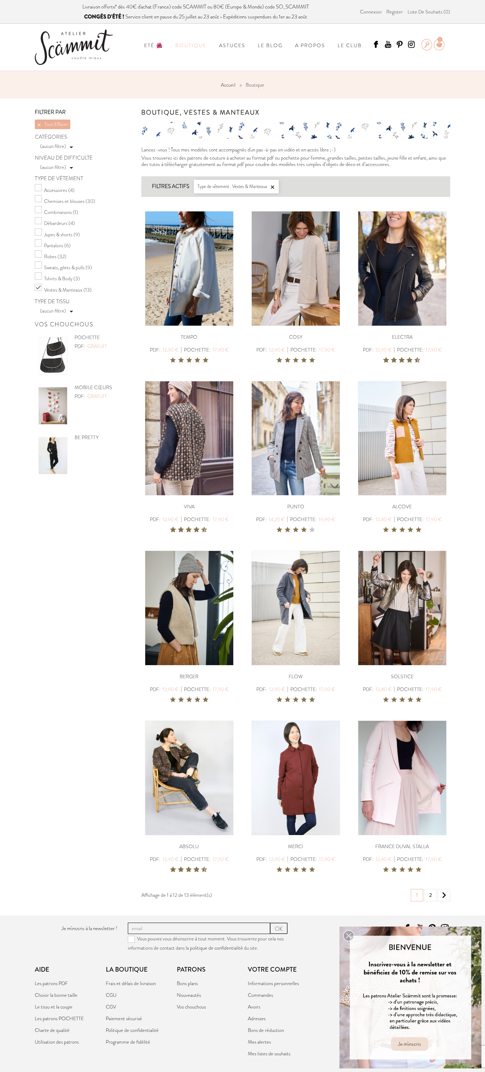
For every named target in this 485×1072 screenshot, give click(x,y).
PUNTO (295, 506)
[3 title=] (189, 360)
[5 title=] (205, 360)
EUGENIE (85, 387)
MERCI (295, 846)
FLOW (296, 676)
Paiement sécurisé (124, 1018)
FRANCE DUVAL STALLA (402, 846)
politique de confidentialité (216, 947)
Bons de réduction (266, 1030)
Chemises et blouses (69, 201)
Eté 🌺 (153, 45)
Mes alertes (259, 1041)
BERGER (189, 676)
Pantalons (57, 245)
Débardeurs (59, 223)
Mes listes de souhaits (269, 1053)
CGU (111, 995)
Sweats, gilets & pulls (68, 267)
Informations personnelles (273, 983)
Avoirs (254, 1006)
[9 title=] (414, 360)
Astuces (232, 45)
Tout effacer (53, 124)
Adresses (257, 1018)
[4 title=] (197, 360)
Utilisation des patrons (57, 1041)
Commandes (260, 995)
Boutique (191, 45)
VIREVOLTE (87, 437)
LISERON (85, 337)
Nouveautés (189, 995)
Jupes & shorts (62, 234)
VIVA (189, 506)
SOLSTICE (402, 676)
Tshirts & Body (62, 278)
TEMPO (189, 337)
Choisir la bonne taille (56, 995)
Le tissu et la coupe (53, 1006)
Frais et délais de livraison (131, 983)
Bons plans (187, 983)
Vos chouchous (191, 1006)
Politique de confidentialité (132, 1030)
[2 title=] (181, 360)
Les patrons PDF (51, 983)
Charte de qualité (52, 1030)
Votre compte (272, 969)
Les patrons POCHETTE (59, 1018)
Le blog (270, 45)
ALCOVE (402, 506)
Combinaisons (61, 212)
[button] (348, 935)
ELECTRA (402, 337)
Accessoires (59, 190)
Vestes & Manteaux (68, 290)
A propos (310, 45)
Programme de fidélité (128, 1041)
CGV (111, 1006)
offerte (108, 7)
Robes (55, 256)
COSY (296, 337)
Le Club (350, 45)
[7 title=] (406, 360)
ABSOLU (189, 846)
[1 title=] (172, 360)
